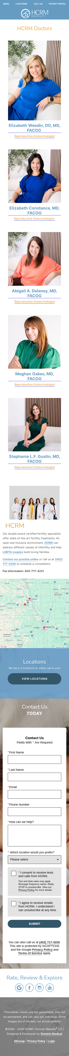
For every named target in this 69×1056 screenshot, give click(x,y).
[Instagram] (39, 987)
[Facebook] (29, 987)
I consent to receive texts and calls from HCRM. (36, 881)
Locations (21, 4)
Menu (6, 4)
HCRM (48, 543)
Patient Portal (57, 4)
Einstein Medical (51, 1034)
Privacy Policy (26, 890)
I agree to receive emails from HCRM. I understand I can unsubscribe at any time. (37, 906)
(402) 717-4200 (49, 942)
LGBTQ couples (13, 552)
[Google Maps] (19, 987)
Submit (34, 923)
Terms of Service (30, 953)
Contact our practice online (20, 559)
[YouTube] (50, 987)
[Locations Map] (34, 613)
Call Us (38, 4)
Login (51, 1041)
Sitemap (19, 1041)
